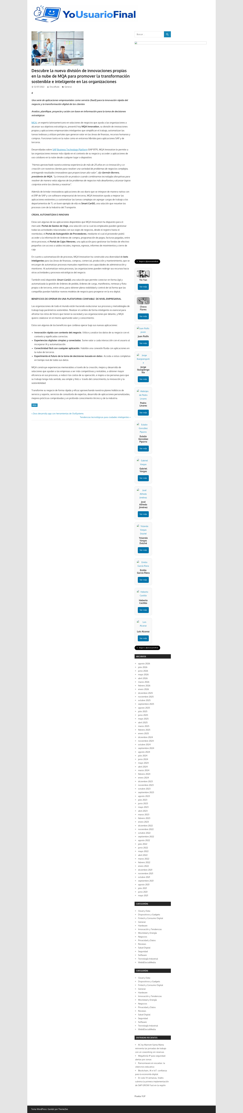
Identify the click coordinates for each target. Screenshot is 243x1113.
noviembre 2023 (146, 785)
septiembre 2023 (146, 792)
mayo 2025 (143, 718)
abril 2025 (143, 722)
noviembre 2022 (146, 829)
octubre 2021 (144, 877)
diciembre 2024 (145, 737)
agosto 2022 (144, 840)
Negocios (142, 936)
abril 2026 (143, 678)
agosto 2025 (144, 707)
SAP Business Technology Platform (69, 149)
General (68, 87)
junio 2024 (143, 759)
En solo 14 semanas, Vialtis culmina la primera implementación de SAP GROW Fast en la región (152, 1082)
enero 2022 (143, 866)
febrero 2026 (144, 685)
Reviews (142, 944)
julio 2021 (142, 888)
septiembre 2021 (146, 880)
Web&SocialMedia (147, 962)
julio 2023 (142, 799)
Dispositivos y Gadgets (149, 914)
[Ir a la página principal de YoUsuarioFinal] (86, 6)
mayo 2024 (143, 763)
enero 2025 (143, 733)
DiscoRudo (54, 87)
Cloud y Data (144, 911)
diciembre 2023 (145, 781)
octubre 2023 (144, 788)
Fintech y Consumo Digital (150, 918)
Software (142, 955)
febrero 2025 (144, 729)
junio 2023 (143, 803)
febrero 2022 (144, 862)
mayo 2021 (143, 895)
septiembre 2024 (146, 748)
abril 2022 (143, 855)
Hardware (142, 925)
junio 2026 (143, 671)
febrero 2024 (144, 774)
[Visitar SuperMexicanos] (171, 147)
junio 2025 (143, 715)
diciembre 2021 (145, 869)
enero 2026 (143, 689)
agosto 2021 (143, 884)
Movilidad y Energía (147, 933)
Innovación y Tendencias (150, 929)
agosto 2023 (144, 796)
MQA (34, 122)
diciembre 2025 (145, 693)
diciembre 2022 (145, 825)
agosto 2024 (144, 752)
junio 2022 (143, 847)
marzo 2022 (143, 858)
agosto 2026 (144, 663)
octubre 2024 (144, 744)
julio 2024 (142, 755)
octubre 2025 (144, 700)
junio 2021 (143, 891)
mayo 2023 (143, 807)
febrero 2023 (144, 818)
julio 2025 (142, 711)
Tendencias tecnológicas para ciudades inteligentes (104, 417)
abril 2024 (143, 766)
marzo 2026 (143, 682)
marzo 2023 (143, 814)
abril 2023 (143, 811)
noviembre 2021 (145, 873)
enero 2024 (143, 777)
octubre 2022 (144, 833)
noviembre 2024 (146, 741)
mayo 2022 (143, 851)
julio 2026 (142, 667)
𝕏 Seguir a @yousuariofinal (147, 262)
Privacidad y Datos (147, 940)
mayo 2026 (143, 674)
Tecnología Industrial (148, 958)
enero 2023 (143, 821)
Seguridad (143, 951)
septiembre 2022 (146, 836)
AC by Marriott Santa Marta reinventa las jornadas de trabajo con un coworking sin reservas (150, 1048)
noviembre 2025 (146, 696)
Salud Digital (144, 947)
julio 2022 (142, 844)
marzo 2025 (143, 726)
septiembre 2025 (146, 704)
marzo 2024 (143, 770)
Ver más (143, 286)
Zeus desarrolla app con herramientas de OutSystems (58, 413)
